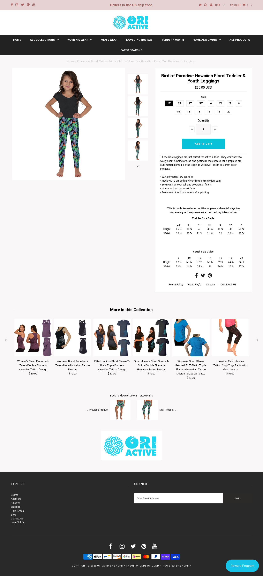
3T (179, 103)
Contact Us (17, 518)
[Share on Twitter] (203, 276)
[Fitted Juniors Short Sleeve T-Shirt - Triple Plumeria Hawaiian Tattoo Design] (112, 355)
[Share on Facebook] (196, 276)
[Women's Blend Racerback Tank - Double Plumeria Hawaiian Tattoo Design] (33, 355)
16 (208, 111)
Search (14, 495)
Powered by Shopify (177, 565)
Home (17, 39)
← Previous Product (97, 410)
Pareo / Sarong (131, 50)
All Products (240, 39)
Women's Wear (77, 39)
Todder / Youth (172, 39)
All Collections (42, 39)
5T (201, 103)
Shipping (211, 284)
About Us (16, 498)
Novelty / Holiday (139, 39)
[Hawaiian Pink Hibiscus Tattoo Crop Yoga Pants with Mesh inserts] (230, 355)
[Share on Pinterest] (210, 276)
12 (188, 111)
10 (178, 111)
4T (190, 103)
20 (228, 111)
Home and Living (205, 39)
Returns (15, 502)
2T (169, 103)
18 (218, 111)
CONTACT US (228, 284)
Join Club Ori (18, 522)
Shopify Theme (124, 565)
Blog (13, 514)
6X (220, 103)
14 (198, 111)
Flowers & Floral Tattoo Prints (96, 61)
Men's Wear (109, 39)
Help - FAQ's (194, 284)
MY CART (239, 5)
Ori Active (104, 565)
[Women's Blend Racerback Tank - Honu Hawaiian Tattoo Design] (72, 355)
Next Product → (168, 410)
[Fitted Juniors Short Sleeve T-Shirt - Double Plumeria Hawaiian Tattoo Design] (151, 355)
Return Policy (175, 284)
